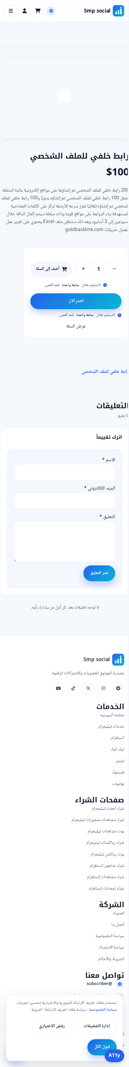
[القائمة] (11, 11)
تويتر (120, 761)
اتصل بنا (117, 924)
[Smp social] (118, 10)
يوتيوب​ (118, 783)
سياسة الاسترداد (111, 947)
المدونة (118, 913)
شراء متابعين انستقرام (107, 865)
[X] (88, 688)
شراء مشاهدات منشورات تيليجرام (97, 820)
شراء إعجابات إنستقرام (106, 888)
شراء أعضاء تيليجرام (108, 808)
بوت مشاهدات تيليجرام (106, 831)
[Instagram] (103, 688)
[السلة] (38, 11)
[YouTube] (58, 688)
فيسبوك (118, 772)
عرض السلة (76, 326)
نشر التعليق (99, 573)
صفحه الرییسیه (112, 715)
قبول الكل (102, 1047)
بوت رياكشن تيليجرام (107, 854)
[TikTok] (73, 688)
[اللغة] (51, 11)
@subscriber (99, 984)
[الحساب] (25, 11)
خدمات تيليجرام (111, 726)
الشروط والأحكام (111, 959)
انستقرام (117, 738)
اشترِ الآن (76, 301)
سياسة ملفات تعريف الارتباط (65, 1010)
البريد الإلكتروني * (99, 488)
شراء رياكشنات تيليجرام (105, 842)
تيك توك (117, 749)
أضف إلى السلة (47, 269)
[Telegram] (118, 688)
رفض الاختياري (52, 1026)
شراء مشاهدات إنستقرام (105, 877)
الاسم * (108, 460)
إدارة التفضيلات (96, 1026)
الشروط (36, 1010)
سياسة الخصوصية (109, 936)
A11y (114, 1056)
